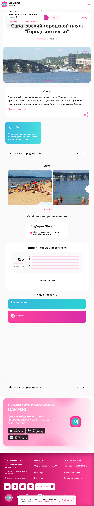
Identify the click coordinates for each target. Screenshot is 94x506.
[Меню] (89, 4)
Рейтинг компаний (72, 472)
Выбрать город (31, 21)
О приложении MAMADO (45, 466)
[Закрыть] (41, 11)
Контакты (38, 478)
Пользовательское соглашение (13, 466)
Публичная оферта (13, 460)
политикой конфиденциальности (46, 501)
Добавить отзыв (47, 280)
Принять (68, 500)
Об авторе (38, 472)
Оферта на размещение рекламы (16, 472)
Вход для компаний (72, 460)
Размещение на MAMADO (75, 466)
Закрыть (13, 21)
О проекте (38, 460)
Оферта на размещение (16, 478)
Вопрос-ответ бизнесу (74, 478)
